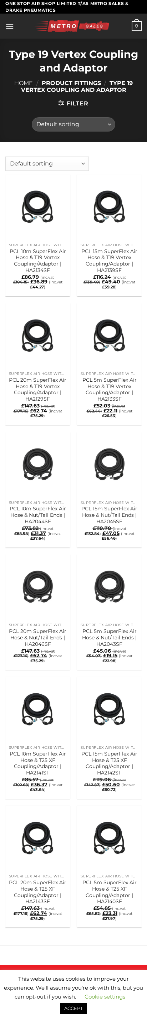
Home (23, 83)
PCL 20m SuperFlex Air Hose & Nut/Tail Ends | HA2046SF (37, 637)
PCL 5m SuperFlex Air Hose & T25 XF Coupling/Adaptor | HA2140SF (109, 892)
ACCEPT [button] (73, 1008)
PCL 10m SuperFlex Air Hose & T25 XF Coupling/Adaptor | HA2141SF (38, 763)
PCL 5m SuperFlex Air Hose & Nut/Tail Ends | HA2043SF (109, 637)
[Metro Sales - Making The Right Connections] (72, 26)
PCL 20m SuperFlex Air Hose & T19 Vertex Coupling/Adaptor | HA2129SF (37, 389)
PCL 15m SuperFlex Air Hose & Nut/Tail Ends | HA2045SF (109, 515)
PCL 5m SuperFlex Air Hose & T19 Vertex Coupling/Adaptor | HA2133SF (109, 389)
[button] (9, 26)
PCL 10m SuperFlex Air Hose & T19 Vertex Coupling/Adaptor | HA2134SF (38, 260)
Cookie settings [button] (105, 996)
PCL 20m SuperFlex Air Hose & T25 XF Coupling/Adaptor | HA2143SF (37, 892)
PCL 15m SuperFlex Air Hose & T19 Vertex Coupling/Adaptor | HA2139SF (109, 260)
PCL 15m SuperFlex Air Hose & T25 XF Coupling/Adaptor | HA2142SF (109, 763)
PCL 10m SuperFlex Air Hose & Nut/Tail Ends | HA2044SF (38, 515)
